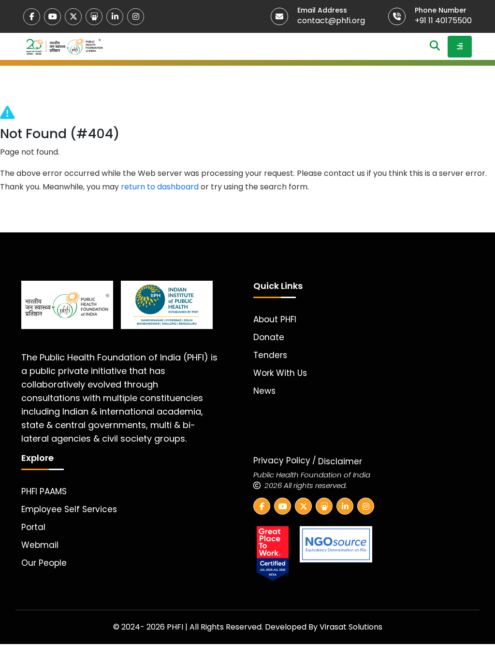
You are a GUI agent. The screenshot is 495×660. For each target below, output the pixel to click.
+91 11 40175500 (443, 20)
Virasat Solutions (351, 626)
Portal (33, 527)
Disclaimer (340, 461)
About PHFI (274, 319)
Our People (44, 563)
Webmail (39, 545)
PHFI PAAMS (44, 491)
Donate (268, 337)
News (264, 391)
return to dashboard (160, 186)
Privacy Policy (281, 460)
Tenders (270, 355)
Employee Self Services (69, 509)
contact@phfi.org (331, 20)
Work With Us (280, 373)
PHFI (176, 626)
